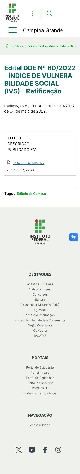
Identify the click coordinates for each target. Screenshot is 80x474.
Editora (40, 299)
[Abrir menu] (12, 30)
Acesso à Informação (40, 315)
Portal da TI (40, 388)
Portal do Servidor (40, 383)
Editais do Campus (31, 193)
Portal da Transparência (40, 393)
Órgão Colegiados (40, 325)
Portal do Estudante (40, 367)
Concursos (40, 294)
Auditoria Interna (40, 289)
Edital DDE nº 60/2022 (29, 163)
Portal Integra (40, 372)
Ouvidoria (40, 330)
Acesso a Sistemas (40, 284)
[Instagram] (58, 450)
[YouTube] (32, 450)
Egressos (40, 310)
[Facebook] (45, 450)
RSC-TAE (40, 335)
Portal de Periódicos (40, 378)
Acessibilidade (40, 425)
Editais (19, 46)
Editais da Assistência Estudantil (50, 46)
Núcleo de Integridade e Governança (40, 320)
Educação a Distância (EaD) (40, 304)
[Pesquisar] (49, 14)
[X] (19, 450)
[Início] (12, 21)
